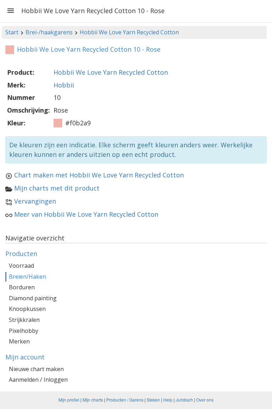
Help (167, 400)
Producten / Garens (124, 400)
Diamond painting (33, 298)
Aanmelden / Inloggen (38, 380)
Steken (153, 400)
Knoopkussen (27, 309)
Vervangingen (35, 201)
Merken (19, 341)
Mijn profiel (68, 400)
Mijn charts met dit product (57, 188)
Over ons (205, 400)
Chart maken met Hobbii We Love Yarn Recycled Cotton (99, 175)
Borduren (22, 287)
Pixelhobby (23, 331)
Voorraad (21, 265)
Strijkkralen (24, 320)
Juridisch (184, 400)
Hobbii (63, 85)
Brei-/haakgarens (49, 32)
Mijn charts (93, 400)
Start (11, 32)
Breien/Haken (27, 276)
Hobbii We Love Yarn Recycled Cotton (129, 32)
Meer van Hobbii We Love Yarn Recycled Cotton (86, 214)
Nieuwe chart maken (36, 369)
